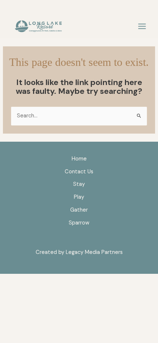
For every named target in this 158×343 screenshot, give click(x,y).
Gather (79, 209)
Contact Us (79, 171)
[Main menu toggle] (142, 26)
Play (79, 197)
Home (79, 158)
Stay (79, 184)
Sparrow (79, 222)
